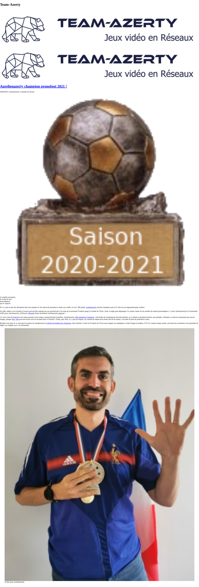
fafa (13, 319)
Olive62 (31, 313)
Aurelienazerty (91, 307)
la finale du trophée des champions (58, 323)
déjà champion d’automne (84, 317)
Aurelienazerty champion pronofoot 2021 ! (33, 86)
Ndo (17, 319)
